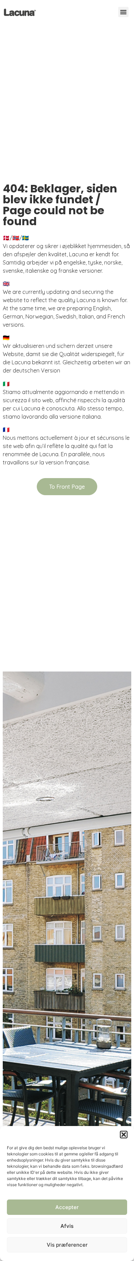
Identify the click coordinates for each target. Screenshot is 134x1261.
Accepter (67, 1207)
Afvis (67, 1226)
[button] (123, 1134)
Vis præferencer (67, 1245)
